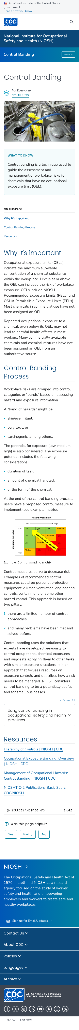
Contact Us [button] (14, 933)
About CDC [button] (14, 944)
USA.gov (26, 1020)
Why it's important (16, 218)
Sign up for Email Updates (30, 921)
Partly (27, 834)
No (44, 834)
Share (68, 810)
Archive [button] (11, 979)
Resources (10, 236)
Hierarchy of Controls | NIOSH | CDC (33, 749)
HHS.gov (10, 1020)
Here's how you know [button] (18, 11)
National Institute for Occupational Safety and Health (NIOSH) (35, 38)
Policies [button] (11, 956)
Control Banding (19, 54)
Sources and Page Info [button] (28, 810)
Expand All (69, 700)
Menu (67, 54)
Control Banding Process (19, 227)
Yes (11, 834)
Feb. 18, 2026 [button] (20, 95)
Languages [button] (14, 967)
